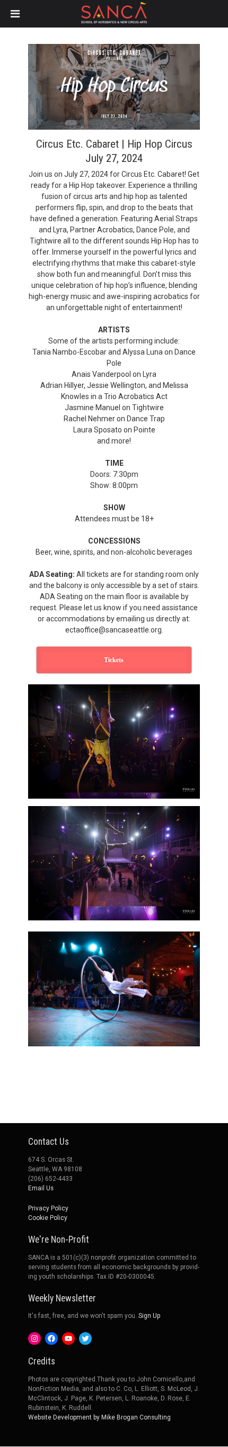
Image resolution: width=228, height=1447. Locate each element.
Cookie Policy (47, 1218)
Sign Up (149, 1315)
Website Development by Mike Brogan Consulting (99, 1417)
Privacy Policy (48, 1208)
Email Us (41, 1188)
